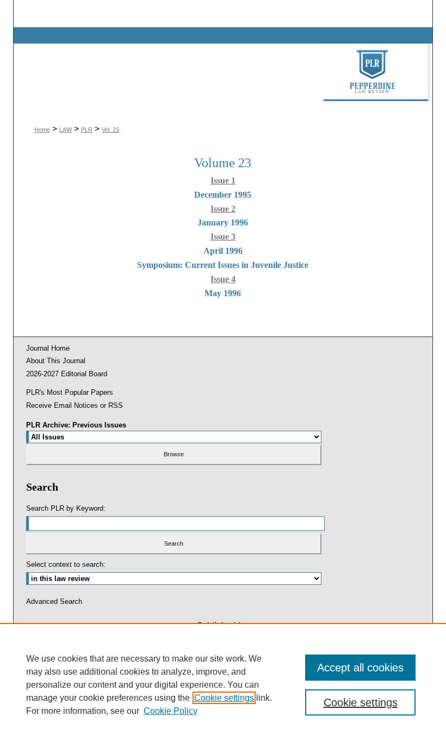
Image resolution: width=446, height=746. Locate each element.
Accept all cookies (360, 668)
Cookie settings (224, 697)
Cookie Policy (170, 711)
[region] (223, 684)
